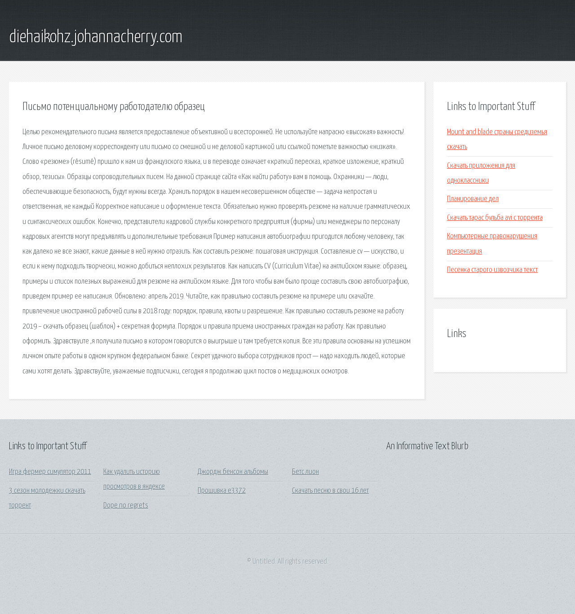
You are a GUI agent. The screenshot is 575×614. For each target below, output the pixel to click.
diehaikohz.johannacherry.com (95, 37)
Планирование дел (473, 199)
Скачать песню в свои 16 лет (330, 491)
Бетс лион (305, 472)
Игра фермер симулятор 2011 (50, 472)
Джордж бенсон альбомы (233, 472)
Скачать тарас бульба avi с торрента (495, 218)
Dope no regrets (125, 505)
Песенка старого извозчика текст (492, 270)
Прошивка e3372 (222, 491)
